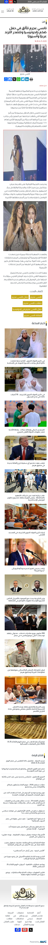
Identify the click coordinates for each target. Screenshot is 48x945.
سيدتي (30, 919)
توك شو (28, 922)
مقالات (9, 919)
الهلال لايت (39, 922)
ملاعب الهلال (37, 916)
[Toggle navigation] (2, 11)
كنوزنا (19, 922)
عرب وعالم (23, 916)
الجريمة (10, 913)
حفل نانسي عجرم (20, 297)
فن (43, 22)
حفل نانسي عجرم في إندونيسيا (27, 309)
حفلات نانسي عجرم (32, 303)
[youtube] (11, 1)
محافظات (20, 919)
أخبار (38, 913)
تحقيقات (20, 913)
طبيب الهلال (9, 922)
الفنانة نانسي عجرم (33, 315)
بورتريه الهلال (28, 924)
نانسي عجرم (36, 297)
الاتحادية (30, 913)
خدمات (17, 924)
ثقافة (7, 916)
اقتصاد (39, 919)
